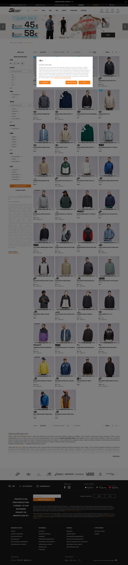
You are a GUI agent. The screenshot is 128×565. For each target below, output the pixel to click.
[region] (64, 71)
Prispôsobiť (45, 82)
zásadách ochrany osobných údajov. (62, 77)
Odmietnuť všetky (71, 82)
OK (84, 82)
